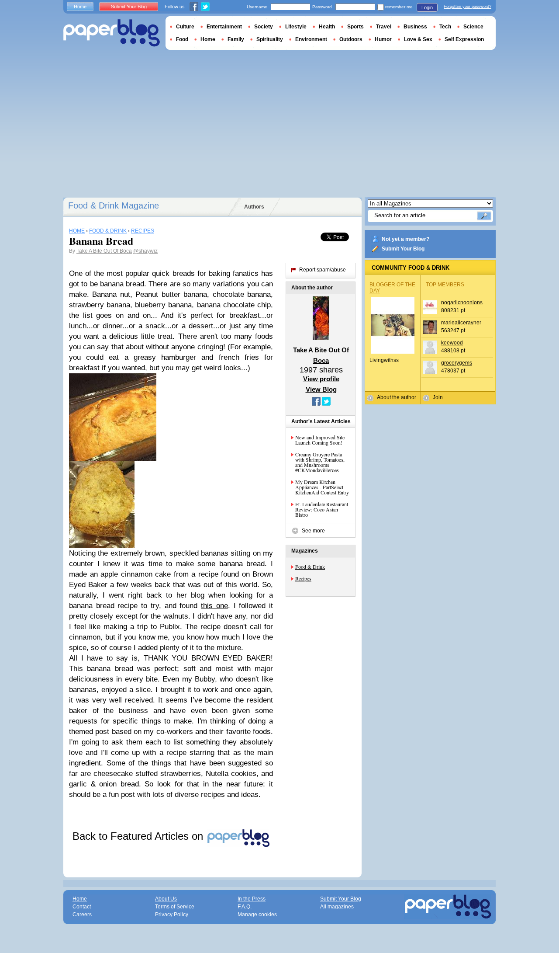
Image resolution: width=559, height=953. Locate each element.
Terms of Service (174, 907)
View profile (321, 379)
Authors (254, 207)
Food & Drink (310, 566)
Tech (445, 27)
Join (438, 397)
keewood (452, 343)
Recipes (303, 578)
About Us (166, 899)
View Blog (321, 389)
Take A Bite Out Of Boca (104, 251)
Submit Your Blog (403, 249)
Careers (82, 914)
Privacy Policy (171, 914)
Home (80, 6)
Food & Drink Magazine (113, 205)
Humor (383, 39)
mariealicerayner (461, 323)
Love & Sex (418, 39)
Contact (81, 907)
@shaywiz (145, 251)
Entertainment (224, 27)
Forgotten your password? (467, 6)
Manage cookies (257, 914)
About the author (396, 397)
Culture (185, 27)
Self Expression (464, 39)
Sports (355, 27)
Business (415, 27)
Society (263, 27)
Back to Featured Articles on (139, 836)
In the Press (252, 899)
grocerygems (456, 363)
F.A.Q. (245, 907)
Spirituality (269, 39)
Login (427, 7)
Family (236, 39)
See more (313, 531)
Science (473, 27)
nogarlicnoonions (462, 302)
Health (327, 27)
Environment (311, 39)
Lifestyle (296, 27)
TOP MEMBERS (445, 285)
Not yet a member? (405, 239)
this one (214, 606)
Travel (383, 27)
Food (182, 39)
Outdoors (350, 39)
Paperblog (111, 33)
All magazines (337, 907)
